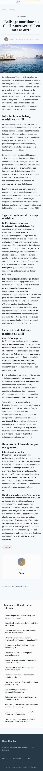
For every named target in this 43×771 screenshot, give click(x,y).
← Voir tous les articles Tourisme (15, 586)
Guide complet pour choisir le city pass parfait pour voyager (20, 616)
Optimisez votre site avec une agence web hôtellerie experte (21, 698)
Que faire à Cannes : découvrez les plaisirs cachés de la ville (21, 683)
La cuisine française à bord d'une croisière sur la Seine (21, 624)
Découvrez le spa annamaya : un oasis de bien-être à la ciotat (20, 661)
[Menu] (25, 2)
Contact (28, 758)
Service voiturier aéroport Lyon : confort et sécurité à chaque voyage (21, 705)
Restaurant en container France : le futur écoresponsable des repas (20, 713)
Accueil (4, 10)
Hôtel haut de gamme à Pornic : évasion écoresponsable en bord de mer (20, 720)
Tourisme (12, 10)
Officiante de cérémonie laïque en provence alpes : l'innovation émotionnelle (21, 639)
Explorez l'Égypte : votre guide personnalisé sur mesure (16, 691)
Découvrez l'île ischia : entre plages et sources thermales (19, 653)
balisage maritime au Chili (15, 124)
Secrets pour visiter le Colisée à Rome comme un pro (19, 646)
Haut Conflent (9, 740)
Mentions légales (16, 758)
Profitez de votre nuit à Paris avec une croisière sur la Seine (19, 676)
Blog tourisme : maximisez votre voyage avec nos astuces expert (20, 631)
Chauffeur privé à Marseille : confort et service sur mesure (20, 668)
